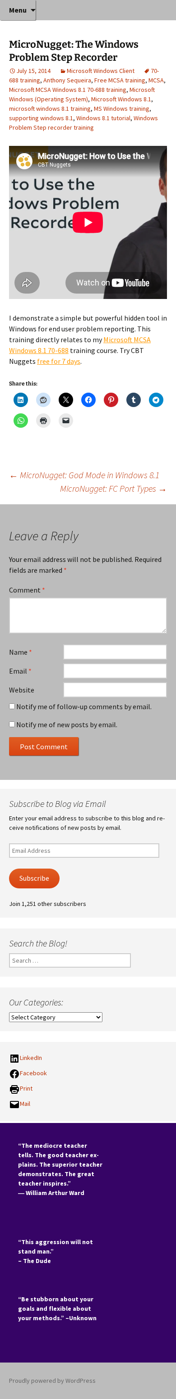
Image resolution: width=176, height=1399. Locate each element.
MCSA (156, 80)
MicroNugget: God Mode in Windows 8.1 (84, 474)
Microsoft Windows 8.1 (121, 99)
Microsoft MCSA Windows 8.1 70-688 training (67, 90)
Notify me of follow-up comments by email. (84, 706)
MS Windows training (121, 108)
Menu (18, 9)
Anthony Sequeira (67, 80)
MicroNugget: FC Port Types (113, 488)
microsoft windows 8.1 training (50, 108)
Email (20, 670)
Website (21, 689)
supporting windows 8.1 (41, 118)
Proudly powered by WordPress (52, 1380)
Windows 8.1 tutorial (103, 118)
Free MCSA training (119, 80)
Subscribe (34, 878)
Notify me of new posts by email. (66, 724)
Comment (27, 589)
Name (20, 651)
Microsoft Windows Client (100, 71)
